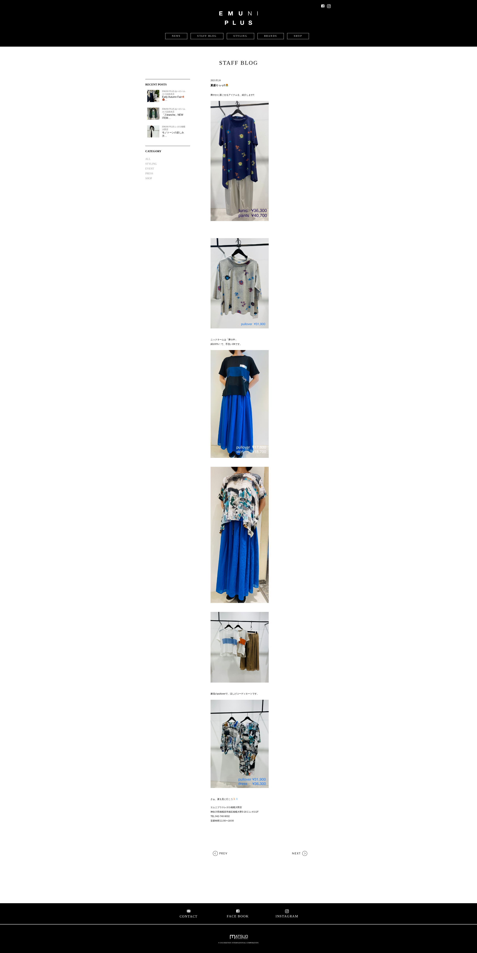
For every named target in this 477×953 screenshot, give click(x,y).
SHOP (298, 36)
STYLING (240, 36)
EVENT (149, 168)
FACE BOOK (238, 916)
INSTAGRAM (287, 916)
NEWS (176, 36)
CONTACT (189, 916)
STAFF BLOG (207, 36)
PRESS (149, 173)
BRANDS (270, 36)
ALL (148, 159)
